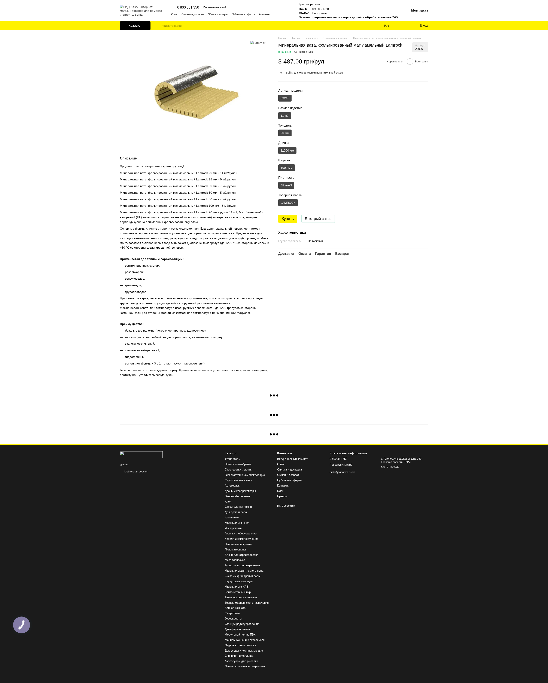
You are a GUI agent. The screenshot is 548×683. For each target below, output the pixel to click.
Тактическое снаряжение (241, 597)
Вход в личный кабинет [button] (292, 458)
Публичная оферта (243, 14)
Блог (280, 491)
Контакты (264, 14)
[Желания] (408, 26)
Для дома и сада (236, 512)
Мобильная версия (135, 471)
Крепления (232, 517)
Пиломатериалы (235, 549)
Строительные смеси (238, 480)
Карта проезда (390, 466)
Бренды (282, 496)
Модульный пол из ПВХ (240, 634)
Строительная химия (238, 506)
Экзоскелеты (233, 618)
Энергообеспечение (237, 496)
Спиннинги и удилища (239, 655)
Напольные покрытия (238, 544)
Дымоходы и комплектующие (244, 650)
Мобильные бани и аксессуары (245, 640)
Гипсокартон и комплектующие (245, 474)
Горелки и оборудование (240, 533)
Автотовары (232, 485)
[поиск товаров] (158, 25)
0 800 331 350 (188, 7)
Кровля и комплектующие (241, 538)
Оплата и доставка (193, 14)
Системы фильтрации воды (242, 576)
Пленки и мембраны (238, 464)
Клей (228, 501)
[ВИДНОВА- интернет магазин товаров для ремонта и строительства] (141, 454)
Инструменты (233, 528)
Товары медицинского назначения (247, 602)
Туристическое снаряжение (242, 565)
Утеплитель (232, 458)
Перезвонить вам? (214, 7)
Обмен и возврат (218, 14)
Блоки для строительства (241, 554)
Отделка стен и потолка (240, 645)
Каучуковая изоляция (239, 581)
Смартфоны (232, 613)
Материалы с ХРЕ (237, 586)
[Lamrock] (258, 43)
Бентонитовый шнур (238, 592)
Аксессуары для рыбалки (241, 661)
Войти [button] (289, 72)
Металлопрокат (235, 560)
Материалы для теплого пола (244, 570)
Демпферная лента (237, 629)
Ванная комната (235, 607)
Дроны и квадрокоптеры (240, 491)
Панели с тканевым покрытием (245, 666)
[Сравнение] (399, 26)
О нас (174, 14)
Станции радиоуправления (242, 623)
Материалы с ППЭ (237, 522)
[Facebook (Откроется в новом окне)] (283, 14)
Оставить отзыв (303, 51)
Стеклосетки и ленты (238, 469)
